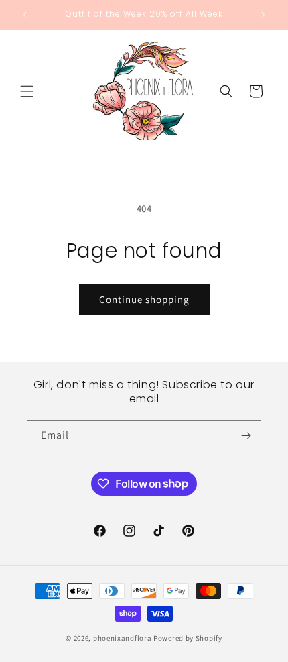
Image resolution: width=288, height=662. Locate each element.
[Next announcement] (263, 15)
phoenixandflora (122, 638)
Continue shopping (144, 299)
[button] (27, 91)
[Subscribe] (246, 435)
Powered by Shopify (187, 638)
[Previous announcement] (25, 15)
